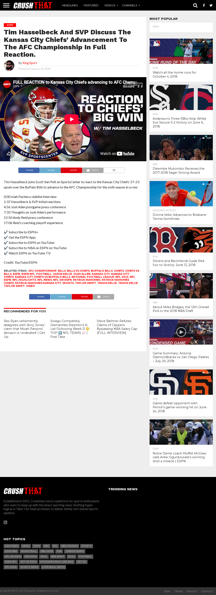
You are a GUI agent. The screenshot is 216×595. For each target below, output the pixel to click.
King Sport (30, 63)
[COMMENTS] (114, 169)
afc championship (42, 270)
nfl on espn (62, 279)
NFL (55, 546)
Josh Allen (81, 273)
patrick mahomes (86, 279)
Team (166, 591)
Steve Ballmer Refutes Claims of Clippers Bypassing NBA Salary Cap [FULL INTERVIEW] (117, 327)
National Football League (93, 276)
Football (44, 273)
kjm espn (30, 556)
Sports (68, 283)
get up (81, 561)
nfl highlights (24, 279)
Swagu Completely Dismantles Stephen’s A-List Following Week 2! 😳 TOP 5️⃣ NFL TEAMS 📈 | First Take (69, 329)
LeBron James (75, 551)
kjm (59, 551)
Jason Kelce (62, 273)
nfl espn (10, 567)
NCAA (71, 556)
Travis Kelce (107, 283)
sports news (29, 567)
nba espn (47, 551)
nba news (57, 556)
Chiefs (119, 270)
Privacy (192, 591)
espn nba (11, 551)
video (30, 285)
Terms (178, 591)
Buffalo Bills (102, 270)
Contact (207, 591)
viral (43, 556)
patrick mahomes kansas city (38, 283)
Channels (129, 5)
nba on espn (69, 546)
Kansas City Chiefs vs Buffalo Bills (42, 276)
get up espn (28, 561)
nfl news (44, 279)
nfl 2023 (121, 276)
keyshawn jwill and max (56, 561)
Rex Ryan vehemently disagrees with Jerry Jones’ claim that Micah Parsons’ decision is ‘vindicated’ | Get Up (24, 329)
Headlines (70, 5)
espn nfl (28, 273)
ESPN (16, 273)
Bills (62, 270)
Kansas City (101, 273)
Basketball (29, 551)
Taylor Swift (85, 283)
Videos (109, 5)
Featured (91, 5)
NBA (46, 546)
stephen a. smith (53, 567)
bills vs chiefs (78, 270)
